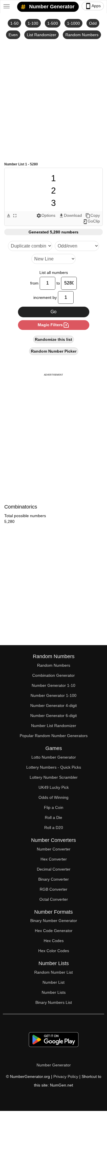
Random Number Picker (53, 351)
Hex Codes (54, 940)
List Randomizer (41, 34)
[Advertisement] (53, 100)
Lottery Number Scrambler (54, 777)
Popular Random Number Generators (54, 735)
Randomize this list (53, 339)
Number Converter (53, 849)
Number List (53, 982)
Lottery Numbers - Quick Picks (53, 767)
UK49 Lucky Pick (54, 787)
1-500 (52, 23)
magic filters (54, 325)
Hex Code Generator (53, 930)
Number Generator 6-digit (53, 715)
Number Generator (51, 6)
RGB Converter (53, 889)
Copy (92, 215)
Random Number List (53, 972)
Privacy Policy (65, 1076)
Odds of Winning (53, 797)
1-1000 (73, 23)
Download (70, 215)
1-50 (14, 23)
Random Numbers (81, 34)
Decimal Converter (53, 869)
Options (45, 215)
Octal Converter (53, 899)
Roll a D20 (53, 827)
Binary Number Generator (53, 920)
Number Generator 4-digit (53, 705)
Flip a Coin (53, 807)
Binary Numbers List (53, 1002)
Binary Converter (53, 879)
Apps (93, 6)
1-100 (33, 23)
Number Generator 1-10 (53, 685)
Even (13, 34)
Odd (93, 23)
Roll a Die (53, 817)
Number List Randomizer (53, 725)
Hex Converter (54, 859)
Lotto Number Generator (53, 757)
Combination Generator (53, 675)
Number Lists (54, 992)
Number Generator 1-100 (53, 695)
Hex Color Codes (53, 950)
